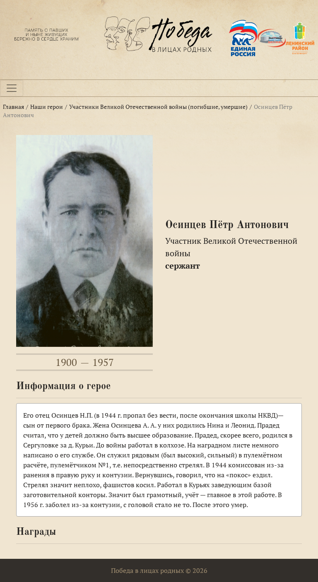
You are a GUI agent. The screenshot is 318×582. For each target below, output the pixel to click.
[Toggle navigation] (11, 88)
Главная (13, 107)
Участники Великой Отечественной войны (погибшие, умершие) (158, 107)
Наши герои (46, 107)
